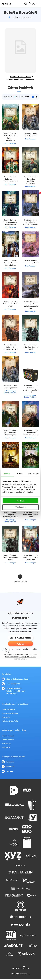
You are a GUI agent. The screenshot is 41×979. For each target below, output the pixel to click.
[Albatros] (32, 817)
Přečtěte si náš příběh (10, 721)
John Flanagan (10, 143)
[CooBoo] (27, 829)
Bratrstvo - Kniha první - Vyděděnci (31, 135)
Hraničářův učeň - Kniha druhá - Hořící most (10, 304)
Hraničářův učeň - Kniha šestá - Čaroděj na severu (30, 222)
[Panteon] (20, 906)
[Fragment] (14, 895)
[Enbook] (26, 954)
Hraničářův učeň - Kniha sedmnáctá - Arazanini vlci (10, 222)
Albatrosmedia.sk (8, 740)
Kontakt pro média (8, 709)
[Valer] (32, 804)
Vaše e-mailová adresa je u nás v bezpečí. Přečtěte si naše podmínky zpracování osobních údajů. (20, 656)
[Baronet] (13, 946)
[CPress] (20, 866)
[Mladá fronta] (11, 935)
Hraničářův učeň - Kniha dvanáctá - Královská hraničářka (10, 137)
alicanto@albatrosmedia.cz (17, 679)
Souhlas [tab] (7, 473)
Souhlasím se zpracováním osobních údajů (21, 650)
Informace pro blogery (10, 713)
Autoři (16, 17)
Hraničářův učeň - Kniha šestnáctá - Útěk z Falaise (10, 263)
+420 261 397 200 (13, 684)
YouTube (9, 771)
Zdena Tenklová (10, 393)
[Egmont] (14, 817)
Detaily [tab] (19, 473)
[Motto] (13, 829)
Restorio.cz (6, 747)
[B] (30, 203)
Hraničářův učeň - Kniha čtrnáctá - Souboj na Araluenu (30, 432)
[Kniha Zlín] (20, 872)
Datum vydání (8, 96)
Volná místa (6, 717)
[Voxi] (14, 842)
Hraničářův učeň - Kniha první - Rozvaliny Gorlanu (10, 514)
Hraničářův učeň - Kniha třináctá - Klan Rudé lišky (30, 557)
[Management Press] (26, 790)
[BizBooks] (14, 804)
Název (21, 96)
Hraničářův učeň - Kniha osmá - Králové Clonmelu (10, 179)
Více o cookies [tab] (33, 473)
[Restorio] (9, 954)
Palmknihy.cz (6, 744)
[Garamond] (28, 935)
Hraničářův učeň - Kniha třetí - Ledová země (30, 347)
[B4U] (20, 888)
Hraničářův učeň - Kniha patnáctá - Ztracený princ (10, 432)
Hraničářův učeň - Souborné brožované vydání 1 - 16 (30, 389)
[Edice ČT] (31, 895)
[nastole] (28, 880)
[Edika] (31, 856)
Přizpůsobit (19, 507)
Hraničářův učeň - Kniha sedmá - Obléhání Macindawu (31, 180)
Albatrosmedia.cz (8, 736)
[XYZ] (13, 856)
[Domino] (14, 790)
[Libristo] (32, 946)
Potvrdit (20, 644)
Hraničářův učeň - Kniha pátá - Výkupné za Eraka (10, 347)
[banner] (14, 4)
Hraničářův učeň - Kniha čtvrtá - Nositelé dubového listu (30, 305)
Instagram (10, 762)
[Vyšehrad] (12, 880)
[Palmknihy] (20, 917)
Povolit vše (21, 501)
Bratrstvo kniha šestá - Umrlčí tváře (30, 262)
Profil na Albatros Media (20, 77)
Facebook (10, 767)
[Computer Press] (26, 842)
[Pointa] (20, 925)
